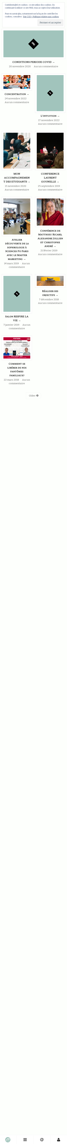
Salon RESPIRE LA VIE (16, 318)
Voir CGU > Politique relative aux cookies (41, 17)
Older (32, 395)
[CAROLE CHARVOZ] (8, 1139)
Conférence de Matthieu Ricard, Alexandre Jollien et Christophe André (50, 238)
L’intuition (50, 116)
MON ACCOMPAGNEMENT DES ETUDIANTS (16, 177)
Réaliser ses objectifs (50, 293)
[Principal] (25, 1139)
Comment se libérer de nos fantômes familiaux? (17, 369)
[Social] (42, 1139)
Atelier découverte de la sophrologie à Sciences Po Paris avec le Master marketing (17, 249)
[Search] (58, 1139)
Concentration (17, 94)
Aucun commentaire (46, 66)
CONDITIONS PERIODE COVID (33, 62)
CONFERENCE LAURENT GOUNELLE (50, 177)
